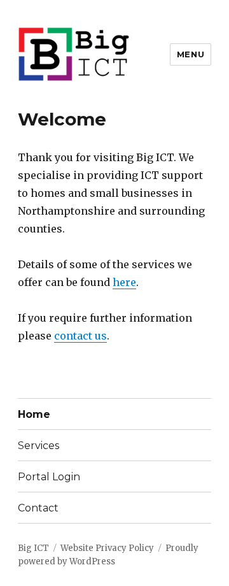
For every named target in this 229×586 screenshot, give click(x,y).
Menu (190, 54)
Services (38, 446)
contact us (80, 335)
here (124, 282)
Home (34, 414)
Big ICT (33, 548)
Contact (38, 508)
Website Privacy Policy (107, 548)
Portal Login (49, 477)
